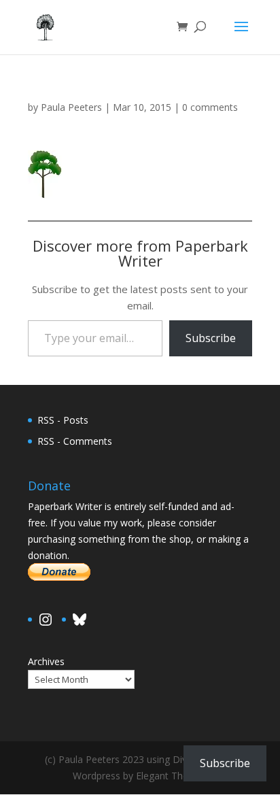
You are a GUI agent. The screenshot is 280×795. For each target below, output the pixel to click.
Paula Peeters (71, 107)
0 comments (210, 107)
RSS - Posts (62, 419)
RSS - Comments (74, 441)
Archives (46, 661)
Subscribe (211, 338)
